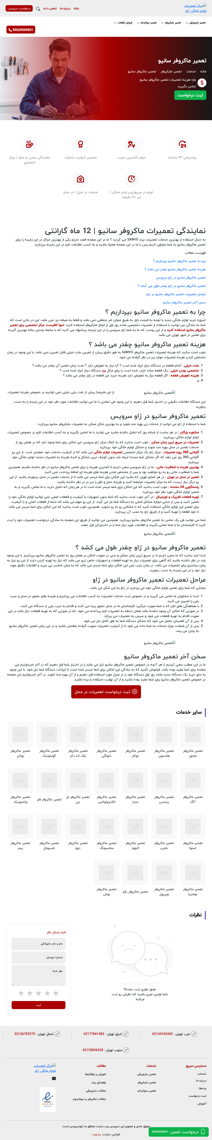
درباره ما (65, 8)
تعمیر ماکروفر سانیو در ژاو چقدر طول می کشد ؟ (171, 286)
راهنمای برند (98, 1082)
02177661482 (103, 1034)
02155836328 (102, 1050)
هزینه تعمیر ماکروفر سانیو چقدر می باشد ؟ (175, 269)
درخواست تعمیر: (175, 1131)
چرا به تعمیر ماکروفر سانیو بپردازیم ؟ (179, 261)
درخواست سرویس (19, 8)
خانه (76, 8)
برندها (202, 1088)
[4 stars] (29, 993)
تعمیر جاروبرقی (146, 1074)
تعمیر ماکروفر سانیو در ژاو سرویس (181, 277)
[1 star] (55, 993)
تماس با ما (50, 8)
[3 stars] (38, 993)
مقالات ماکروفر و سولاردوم (89, 1099)
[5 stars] (21, 993)
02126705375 (33, 1034)
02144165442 (171, 1034)
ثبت (38, 1005)
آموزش (202, 1103)
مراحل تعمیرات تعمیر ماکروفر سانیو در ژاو (176, 294)
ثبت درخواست (190, 95)
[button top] (8, 1132)
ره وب (96, 1134)
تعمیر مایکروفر (171, 71)
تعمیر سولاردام (147, 1090)
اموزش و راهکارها (95, 1074)
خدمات (191, 71)
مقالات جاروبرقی (96, 1090)
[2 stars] (47, 993)
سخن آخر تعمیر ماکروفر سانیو (184, 302)
